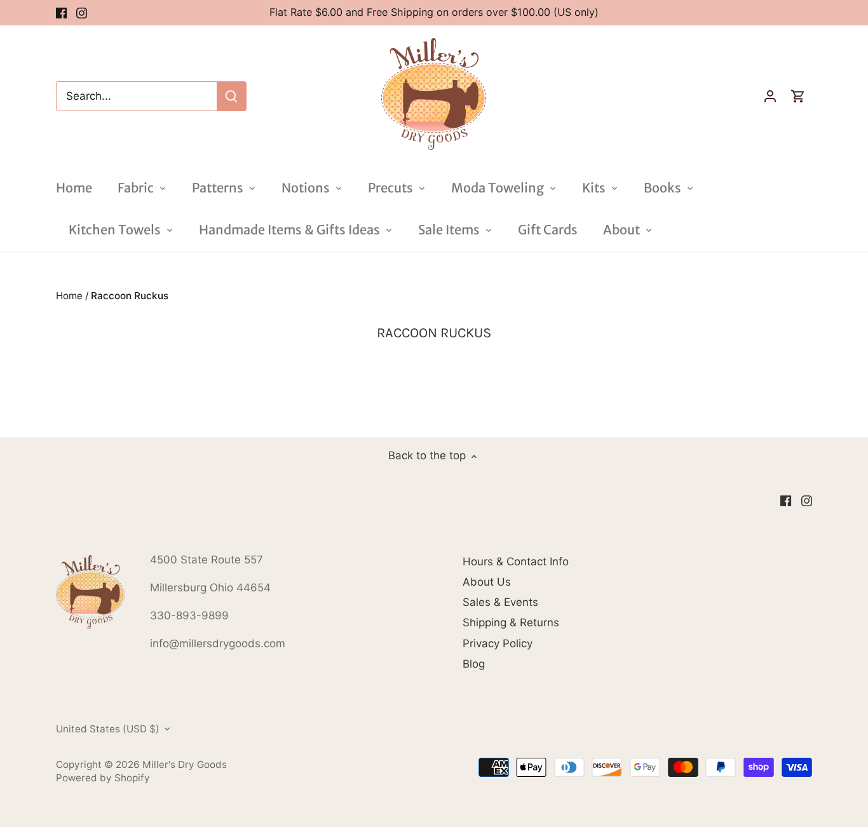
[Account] (770, 96)
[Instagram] (81, 12)
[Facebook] (61, 12)
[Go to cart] (798, 96)
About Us (487, 581)
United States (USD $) (107, 729)
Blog (474, 663)
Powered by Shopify (103, 778)
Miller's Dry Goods (184, 764)
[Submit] (231, 96)
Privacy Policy (497, 643)
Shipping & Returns (511, 622)
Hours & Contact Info (516, 561)
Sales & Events (500, 602)
